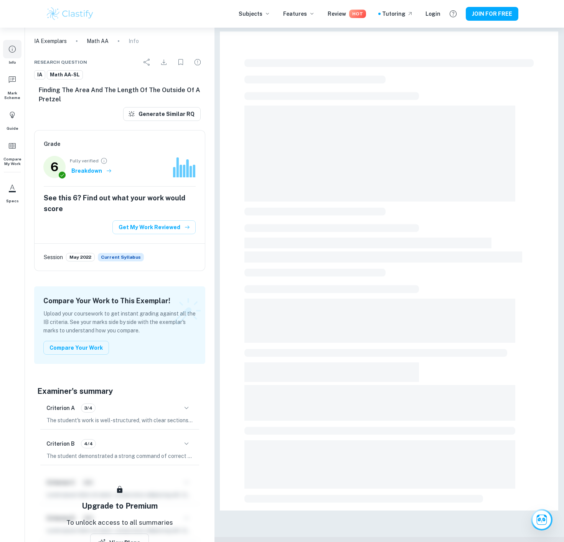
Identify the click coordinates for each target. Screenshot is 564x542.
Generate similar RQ (167, 114)
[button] (12, 52)
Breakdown (86, 171)
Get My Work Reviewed (149, 227)
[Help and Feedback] (453, 13)
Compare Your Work (76, 348)
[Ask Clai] (541, 519)
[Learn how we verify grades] (104, 161)
